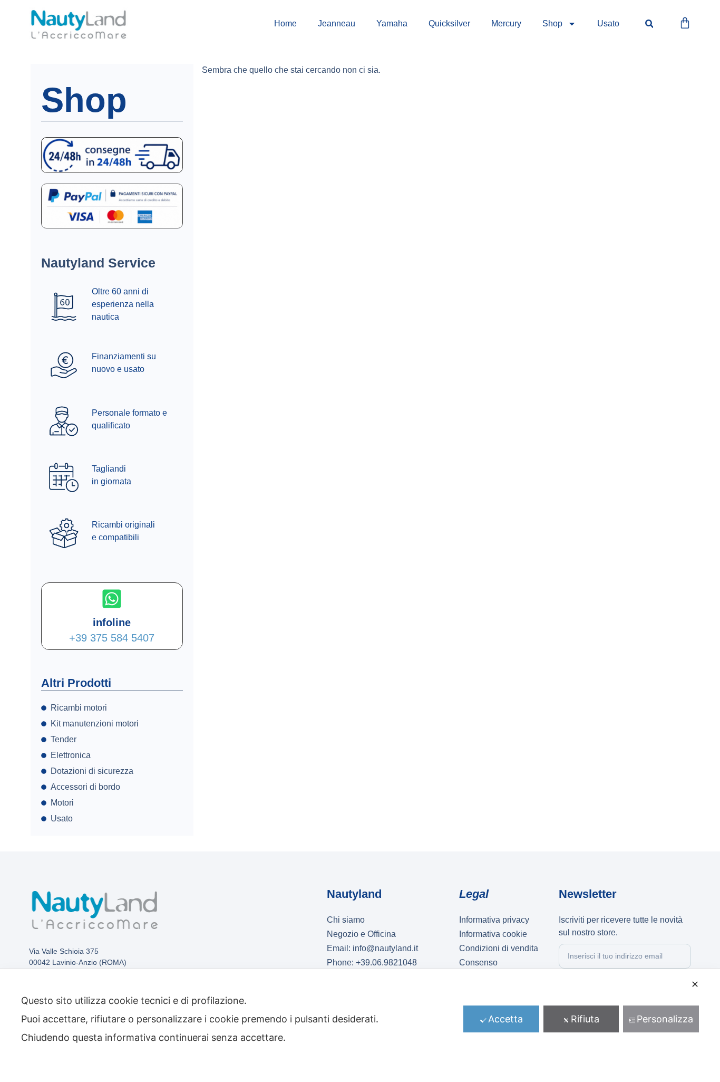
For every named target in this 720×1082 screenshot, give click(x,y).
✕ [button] (695, 984)
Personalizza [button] (665, 1018)
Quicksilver (449, 23)
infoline (112, 622)
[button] (649, 24)
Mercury (506, 23)
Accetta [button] (505, 1018)
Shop (552, 23)
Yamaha (391, 23)
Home (285, 23)
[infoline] (111, 598)
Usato (608, 23)
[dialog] (360, 1025)
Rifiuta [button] (585, 1018)
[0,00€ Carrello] (685, 23)
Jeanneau (336, 23)
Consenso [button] (478, 962)
